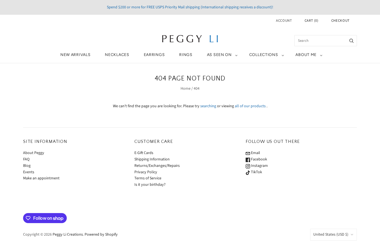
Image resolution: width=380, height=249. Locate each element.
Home (186, 88)
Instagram (259, 166)
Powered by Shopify (101, 234)
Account (284, 20)
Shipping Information (152, 159)
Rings (186, 54)
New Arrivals (75, 54)
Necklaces (117, 54)
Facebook (258, 159)
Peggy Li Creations (68, 234)
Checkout (340, 20)
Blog (27, 166)
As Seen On (219, 54)
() (312, 20)
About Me (306, 54)
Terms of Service (147, 178)
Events (28, 172)
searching (208, 106)
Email (255, 153)
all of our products (250, 106)
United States (330, 234)
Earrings (154, 54)
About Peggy (33, 153)
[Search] (351, 40)
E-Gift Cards (143, 153)
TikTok (256, 172)
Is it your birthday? (150, 184)
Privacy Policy (145, 172)
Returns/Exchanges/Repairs (157, 166)
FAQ (26, 159)
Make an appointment (41, 178)
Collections (263, 54)
